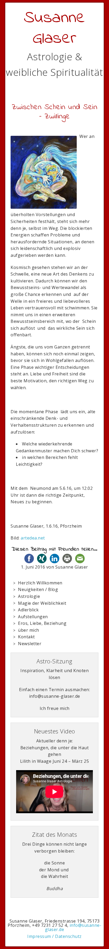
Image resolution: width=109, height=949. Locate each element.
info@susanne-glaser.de (73, 927)
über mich (28, 630)
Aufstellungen (33, 617)
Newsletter (29, 643)
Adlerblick (28, 610)
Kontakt (26, 637)
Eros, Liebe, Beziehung (42, 623)
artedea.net (33, 538)
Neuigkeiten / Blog (38, 589)
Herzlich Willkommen (40, 583)
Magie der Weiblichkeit (42, 603)
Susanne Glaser (54, 28)
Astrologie (29, 596)
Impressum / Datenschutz (54, 936)
